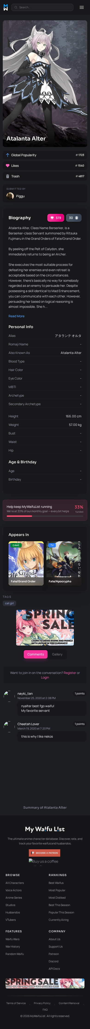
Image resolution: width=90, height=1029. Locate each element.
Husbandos (13, 912)
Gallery (57, 654)
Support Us (56, 946)
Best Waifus (56, 883)
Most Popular (57, 890)
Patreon (54, 954)
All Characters (15, 883)
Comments (35, 654)
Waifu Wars (12, 939)
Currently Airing (59, 920)
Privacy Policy (42, 1003)
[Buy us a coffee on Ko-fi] (45, 862)
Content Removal (69, 1003)
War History (13, 946)
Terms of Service (16, 1003)
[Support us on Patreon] (45, 853)
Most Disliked (57, 898)
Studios (10, 905)
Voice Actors (13, 890)
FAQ (45, 1009)
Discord (53, 961)
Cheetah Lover (28, 724)
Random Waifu (15, 954)
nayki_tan (25, 693)
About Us (54, 939)
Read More (16, 316)
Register (70, 672)
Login (45, 677)
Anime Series (14, 898)
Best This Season (59, 905)
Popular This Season (61, 912)
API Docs (54, 969)
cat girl (9, 603)
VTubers (11, 920)
